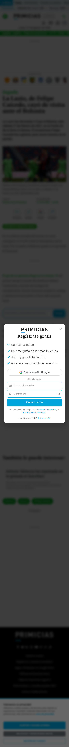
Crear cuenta (34, 402)
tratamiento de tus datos (34, 413)
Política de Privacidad (46, 410)
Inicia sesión (44, 418)
